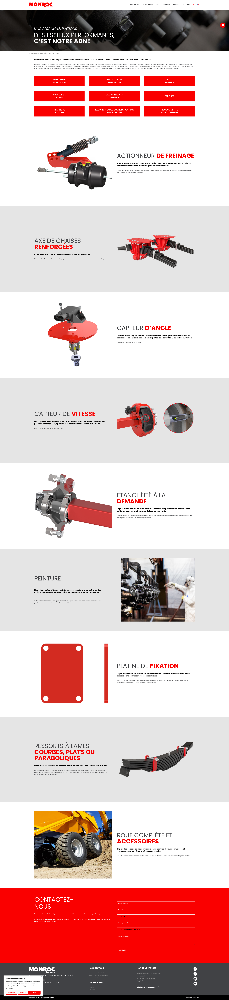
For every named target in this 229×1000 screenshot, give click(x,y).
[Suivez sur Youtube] (195, 984)
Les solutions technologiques (98, 975)
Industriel (92, 990)
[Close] (41, 976)
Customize (11, 992)
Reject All (23, 992)
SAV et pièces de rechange (146, 978)
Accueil (31, 53)
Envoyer (122, 950)
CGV (198, 998)
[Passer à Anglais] (193, 5)
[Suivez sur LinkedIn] (195, 969)
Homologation (141, 976)
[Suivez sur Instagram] (195, 979)
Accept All (35, 992)
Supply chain (141, 981)
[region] (23, 985)
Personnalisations (94, 978)
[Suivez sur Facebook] (195, 974)
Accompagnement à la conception (148, 973)
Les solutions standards (96, 973)
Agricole (91, 987)
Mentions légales (190, 998)
